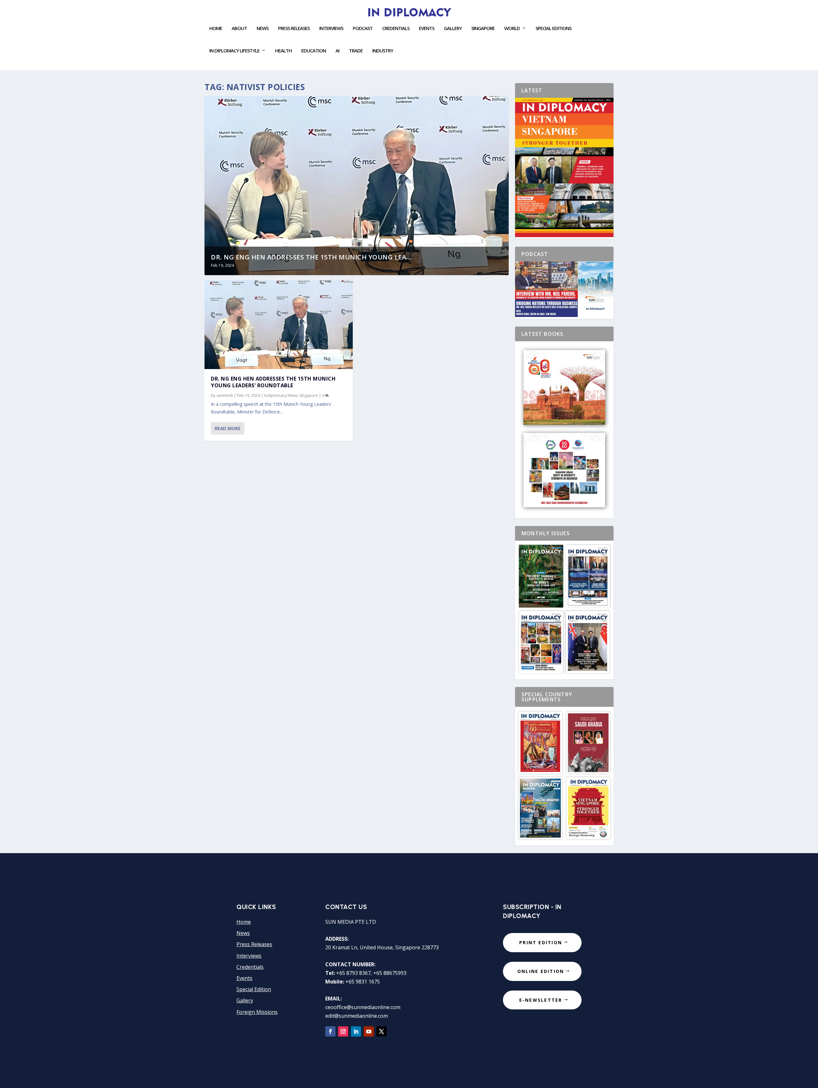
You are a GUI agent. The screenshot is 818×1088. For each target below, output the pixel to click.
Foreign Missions (257, 1011)
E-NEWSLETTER (540, 1000)
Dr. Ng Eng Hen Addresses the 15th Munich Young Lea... (311, 257)
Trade (356, 51)
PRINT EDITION (540, 942)
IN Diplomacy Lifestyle (234, 51)
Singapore (308, 395)
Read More (228, 428)
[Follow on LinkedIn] (356, 1031)
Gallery (453, 28)
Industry (382, 51)
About (239, 28)
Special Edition (253, 989)
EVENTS (426, 28)
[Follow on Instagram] (343, 1031)
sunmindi (224, 395)
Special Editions (553, 28)
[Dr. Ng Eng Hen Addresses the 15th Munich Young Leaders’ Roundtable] (278, 324)
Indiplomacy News (280, 395)
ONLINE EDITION (540, 971)
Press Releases (294, 28)
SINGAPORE (483, 28)
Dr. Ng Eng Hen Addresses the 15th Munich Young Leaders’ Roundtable (273, 382)
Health (283, 51)
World (512, 28)
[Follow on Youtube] (369, 1031)
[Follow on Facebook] (330, 1031)
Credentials (395, 28)
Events (244, 978)
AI (337, 51)
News (262, 28)
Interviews (331, 28)
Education (313, 51)
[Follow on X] (381, 1031)
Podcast (363, 28)
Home (215, 28)
